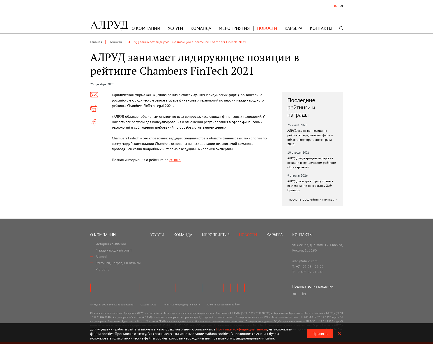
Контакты (321, 28)
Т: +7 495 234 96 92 (308, 266)
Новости (267, 28)
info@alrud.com (305, 261)
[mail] (94, 94)
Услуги (175, 28)
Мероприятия (234, 28)
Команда (201, 28)
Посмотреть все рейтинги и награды (312, 199)
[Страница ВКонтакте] (294, 294)
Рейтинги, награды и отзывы (118, 263)
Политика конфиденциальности (181, 304)
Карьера (293, 28)
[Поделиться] (93, 122)
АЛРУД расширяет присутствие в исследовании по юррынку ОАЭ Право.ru (310, 185)
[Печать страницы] (93, 108)
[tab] (336, 6)
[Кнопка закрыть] (339, 333)
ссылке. (175, 159)
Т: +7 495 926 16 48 (308, 272)
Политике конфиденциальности (241, 329)
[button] (146, 28)
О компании (103, 234)
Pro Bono (103, 269)
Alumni (101, 256)
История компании (111, 244)
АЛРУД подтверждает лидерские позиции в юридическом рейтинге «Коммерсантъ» (311, 162)
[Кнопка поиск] (341, 28)
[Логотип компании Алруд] (109, 26)
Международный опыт (114, 250)
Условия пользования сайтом (223, 304)
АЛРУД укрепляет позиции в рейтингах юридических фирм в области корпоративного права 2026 (310, 137)
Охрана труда (148, 304)
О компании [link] (146, 28)
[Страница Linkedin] (304, 294)
